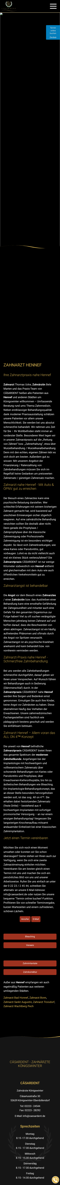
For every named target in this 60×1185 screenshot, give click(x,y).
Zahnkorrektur (30, 972)
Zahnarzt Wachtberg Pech (18, 1006)
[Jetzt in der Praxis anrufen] (55, 1179)
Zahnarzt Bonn (37, 997)
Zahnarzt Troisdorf (44, 1002)
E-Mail (36, 919)
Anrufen (25, 919)
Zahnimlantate (30, 963)
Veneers (30, 945)
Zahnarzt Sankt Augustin (17, 1002)
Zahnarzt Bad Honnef (15, 997)
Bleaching (30, 936)
